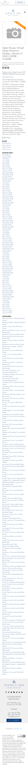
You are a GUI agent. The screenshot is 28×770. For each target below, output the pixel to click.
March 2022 (6, 261)
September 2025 (8, 179)
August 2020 (6, 299)
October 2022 (7, 247)
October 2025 (7, 177)
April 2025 (5, 189)
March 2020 (6, 309)
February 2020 (7, 311)
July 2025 (5, 183)
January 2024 (7, 219)
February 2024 (7, 217)
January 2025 (7, 195)
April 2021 (5, 283)
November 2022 (7, 245)
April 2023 (5, 235)
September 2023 (8, 227)
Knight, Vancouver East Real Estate (14, 478)
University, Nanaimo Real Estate (13, 626)
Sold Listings (6, 149)
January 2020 (7, 313)
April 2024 (5, 213)
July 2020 (5, 301)
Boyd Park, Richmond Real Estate (13, 334)
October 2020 (7, 295)
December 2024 (7, 197)
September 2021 (7, 273)
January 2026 (7, 171)
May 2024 (5, 211)
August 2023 (6, 229)
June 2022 (5, 255)
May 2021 (5, 281)
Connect (20, 2)
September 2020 (8, 297)
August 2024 (6, 205)
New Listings (6, 145)
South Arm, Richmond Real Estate (13, 582)
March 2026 (6, 167)
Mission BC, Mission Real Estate (12, 504)
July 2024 (5, 207)
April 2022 (5, 259)
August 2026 (6, 157)
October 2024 (7, 201)
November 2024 (7, 199)
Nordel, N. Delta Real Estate (11, 518)
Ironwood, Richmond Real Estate (13, 464)
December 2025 (7, 173)
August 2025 (6, 181)
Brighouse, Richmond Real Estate (13, 344)
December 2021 (7, 267)
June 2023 (5, 233)
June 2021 (5, 279)
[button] (6, 692)
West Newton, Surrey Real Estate (13, 652)
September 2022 (8, 249)
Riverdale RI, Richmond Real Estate (13, 566)
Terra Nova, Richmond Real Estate (13, 620)
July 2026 (5, 159)
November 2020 (7, 293)
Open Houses (6, 147)
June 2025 (6, 185)
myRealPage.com (17, 728)
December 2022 (7, 243)
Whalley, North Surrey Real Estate (13, 662)
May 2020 (5, 305)
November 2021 (7, 269)
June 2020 (6, 303)
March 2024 (6, 215)
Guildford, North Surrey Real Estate (14, 446)
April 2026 (5, 165)
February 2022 (7, 263)
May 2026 (5, 163)
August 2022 (6, 251)
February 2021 (7, 287)
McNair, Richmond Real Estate (12, 498)
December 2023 (7, 221)
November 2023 (7, 223)
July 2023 (5, 231)
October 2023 (7, 225)
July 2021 (5, 277)
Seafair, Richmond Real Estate (12, 568)
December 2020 (7, 291)
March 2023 (6, 237)
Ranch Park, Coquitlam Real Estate (13, 556)
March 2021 (6, 285)
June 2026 (5, 161)
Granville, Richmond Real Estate (13, 444)
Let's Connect (14, 720)
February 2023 (7, 239)
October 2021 (6, 271)
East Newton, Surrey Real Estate (13, 414)
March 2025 (6, 191)
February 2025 (7, 193)
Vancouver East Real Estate (11, 632)
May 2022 (5, 257)
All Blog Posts (6, 143)
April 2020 (6, 307)
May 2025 (5, 187)
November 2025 (7, 175)
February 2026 (7, 169)
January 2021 (6, 289)
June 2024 (5, 209)
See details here (7, 77)
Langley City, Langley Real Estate (13, 480)
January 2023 (7, 241)
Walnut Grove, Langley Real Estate (14, 642)
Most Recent (6, 155)
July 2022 (5, 253)
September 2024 (8, 203)
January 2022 (7, 265)
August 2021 (6, 275)
